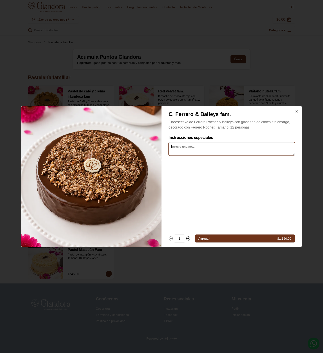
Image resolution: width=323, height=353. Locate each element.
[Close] (296, 111)
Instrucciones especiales (191, 137)
